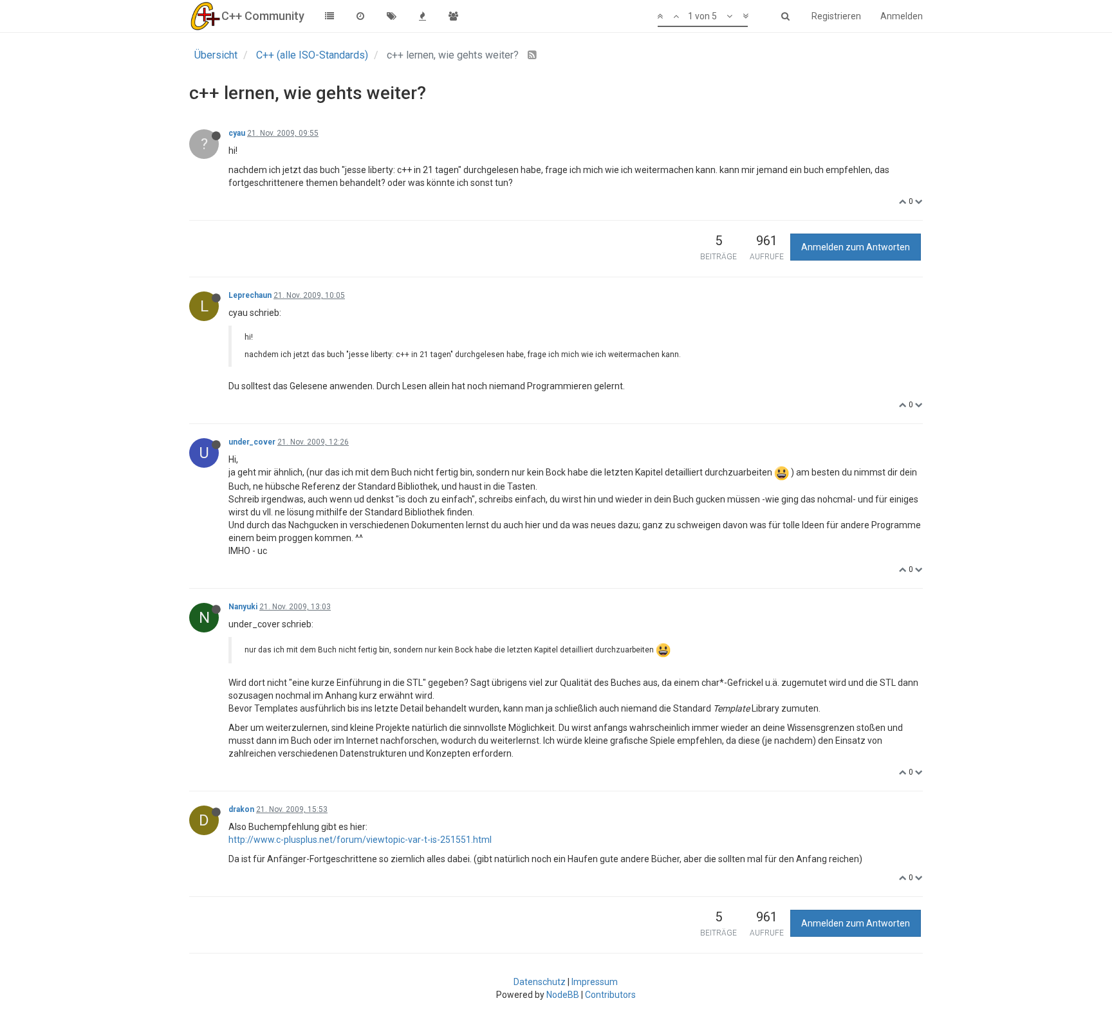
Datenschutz (540, 982)
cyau (236, 133)
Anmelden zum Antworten (855, 247)
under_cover (251, 442)
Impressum (594, 982)
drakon (241, 809)
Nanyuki (242, 606)
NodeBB (562, 995)
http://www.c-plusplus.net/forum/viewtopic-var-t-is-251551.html (360, 839)
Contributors (610, 995)
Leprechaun (250, 295)
